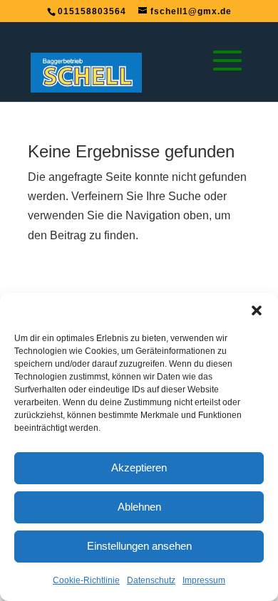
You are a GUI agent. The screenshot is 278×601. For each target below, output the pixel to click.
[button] (256, 310)
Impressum (203, 580)
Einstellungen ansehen (139, 546)
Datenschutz (151, 580)
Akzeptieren (139, 467)
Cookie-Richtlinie (86, 580)
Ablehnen (139, 507)
